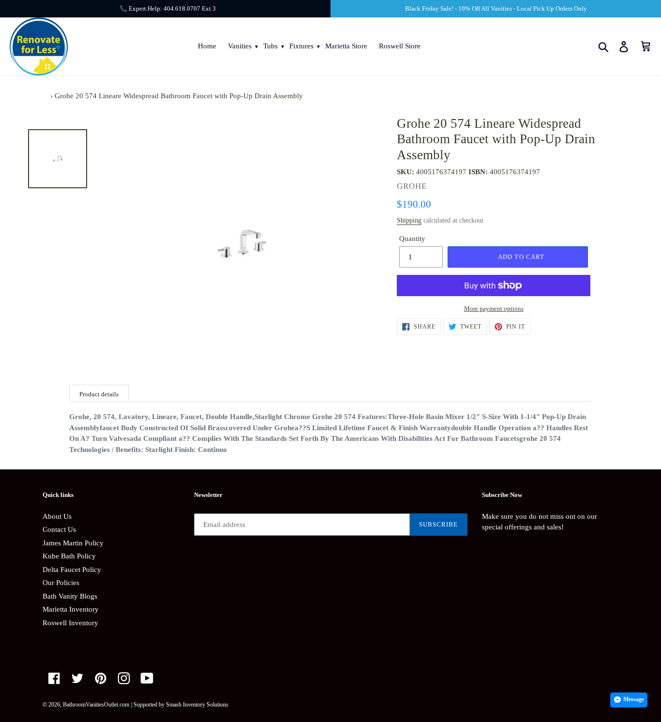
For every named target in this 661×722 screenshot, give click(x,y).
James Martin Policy (73, 543)
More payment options (494, 308)
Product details (99, 394)
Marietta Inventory (71, 609)
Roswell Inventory (70, 623)
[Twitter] (77, 678)
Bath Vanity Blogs (70, 596)
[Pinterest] (100, 678)
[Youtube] (147, 678)
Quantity (412, 238)
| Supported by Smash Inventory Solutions (179, 704)
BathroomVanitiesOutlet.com (96, 704)
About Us (57, 516)
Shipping (409, 220)
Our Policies (61, 583)
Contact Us (59, 529)
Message (633, 699)
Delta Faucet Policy (72, 569)
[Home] (45, 96)
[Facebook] (54, 678)
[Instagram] (123, 678)
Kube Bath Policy (69, 556)
